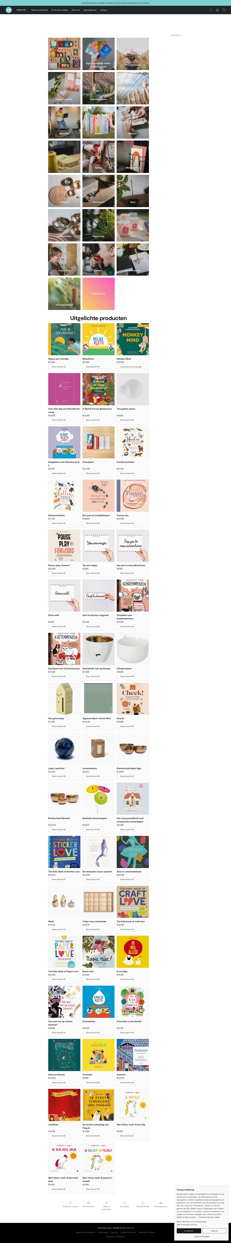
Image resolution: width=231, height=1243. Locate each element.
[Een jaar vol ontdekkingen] (99, 496)
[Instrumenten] (64, 220)
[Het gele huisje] (64, 699)
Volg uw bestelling (106, 1208)
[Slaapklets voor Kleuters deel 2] (64, 442)
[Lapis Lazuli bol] (64, 749)
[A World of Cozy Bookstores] (99, 389)
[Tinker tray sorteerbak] (99, 902)
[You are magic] (99, 546)
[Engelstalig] (98, 220)
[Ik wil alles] (133, 952)
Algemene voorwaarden (85, 1232)
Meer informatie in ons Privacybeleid (191, 1221)
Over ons (76, 10)
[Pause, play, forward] (64, 546)
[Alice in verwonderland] (133, 852)
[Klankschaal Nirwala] (64, 799)
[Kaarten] (133, 117)
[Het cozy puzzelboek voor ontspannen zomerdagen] (133, 799)
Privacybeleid (103, 1232)
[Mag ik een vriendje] (64, 339)
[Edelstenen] (98, 186)
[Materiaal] (64, 117)
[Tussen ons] (133, 496)
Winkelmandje (142, 1206)
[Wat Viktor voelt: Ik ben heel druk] (64, 1158)
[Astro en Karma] (64, 1055)
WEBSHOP (21, 10)
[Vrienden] (99, 1055)
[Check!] (133, 699)
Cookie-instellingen (128, 1232)
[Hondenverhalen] (133, 442)
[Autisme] (133, 1055)
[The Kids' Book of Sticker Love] (64, 852)
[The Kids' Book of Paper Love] (64, 952)
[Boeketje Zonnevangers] (99, 799)
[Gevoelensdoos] (98, 83)
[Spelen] (98, 152)
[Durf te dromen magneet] (99, 595)
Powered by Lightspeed (115, 1236)
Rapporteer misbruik (146, 1232)
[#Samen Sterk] (133, 49)
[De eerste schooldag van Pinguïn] (99, 1105)
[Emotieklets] (99, 1002)
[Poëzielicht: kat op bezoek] (99, 649)
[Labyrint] (64, 186)
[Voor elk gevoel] (64, 83)
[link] (202, 1235)
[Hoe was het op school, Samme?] (64, 1002)
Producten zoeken (59, 10)
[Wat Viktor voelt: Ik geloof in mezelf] (99, 1158)
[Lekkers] (98, 254)
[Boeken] (98, 117)
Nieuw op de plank (39, 10)
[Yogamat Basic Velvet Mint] (99, 699)
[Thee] (133, 220)
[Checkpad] (99, 442)
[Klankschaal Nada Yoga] (133, 749)
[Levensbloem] (99, 749)
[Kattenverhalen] (64, 496)
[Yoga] (133, 83)
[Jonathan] (64, 1105)
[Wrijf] (64, 49)
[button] (9, 10)
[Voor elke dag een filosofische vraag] (64, 389)
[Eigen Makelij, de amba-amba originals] (98, 49)
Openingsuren (89, 10)
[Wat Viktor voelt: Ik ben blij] (133, 1105)
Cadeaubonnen (160, 1206)
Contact (103, 10)
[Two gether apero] (133, 389)
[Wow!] (64, 902)
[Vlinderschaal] (133, 649)
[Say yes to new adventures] (133, 546)
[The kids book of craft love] (133, 902)
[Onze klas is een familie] (133, 1002)
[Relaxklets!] (99, 339)
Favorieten (124, 1206)
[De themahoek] (133, 254)
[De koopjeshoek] (64, 289)
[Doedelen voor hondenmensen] (133, 595)
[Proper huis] (64, 254)
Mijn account (88, 1206)
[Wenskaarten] (133, 152)
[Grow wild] (64, 595)
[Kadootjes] (64, 152)
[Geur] (133, 186)
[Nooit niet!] (99, 952)
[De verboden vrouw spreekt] (99, 852)
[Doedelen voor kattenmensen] (64, 649)
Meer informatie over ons (187, 1224)
